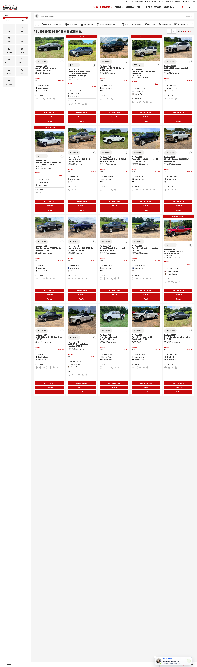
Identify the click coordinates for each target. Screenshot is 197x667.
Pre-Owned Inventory (101, 7)
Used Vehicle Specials (152, 7)
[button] (190, 7)
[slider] (4, 18)
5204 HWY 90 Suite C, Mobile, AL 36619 (163, 1)
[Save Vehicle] (62, 61)
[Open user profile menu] (182, 7)
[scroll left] (37, 24)
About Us (168, 7)
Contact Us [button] (49, 117)
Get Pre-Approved (133, 7)
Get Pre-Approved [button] (49, 112)
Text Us (49, 121)
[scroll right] (191, 24)
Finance (118, 7)
